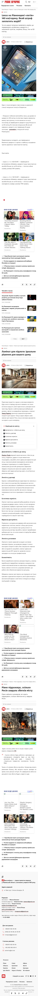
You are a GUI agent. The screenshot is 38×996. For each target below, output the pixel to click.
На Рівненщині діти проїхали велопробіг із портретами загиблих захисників (13, 329)
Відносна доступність (11, 439)
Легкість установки (11, 443)
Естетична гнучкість (11, 436)
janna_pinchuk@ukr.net (8, 909)
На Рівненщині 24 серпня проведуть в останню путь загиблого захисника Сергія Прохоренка (14, 319)
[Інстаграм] (33, 976)
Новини (5, 12)
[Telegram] (35, 976)
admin (7, 41)
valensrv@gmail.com (29, 901)
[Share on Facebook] (11, 993)
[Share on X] (15, 993)
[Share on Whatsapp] (19, 993)
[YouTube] (30, 976)
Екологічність (9, 446)
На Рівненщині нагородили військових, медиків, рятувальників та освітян (14, 308)
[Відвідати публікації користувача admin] (3, 42)
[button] (3, 2)
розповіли (12, 129)
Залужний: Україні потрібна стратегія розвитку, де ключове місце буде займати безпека (13, 297)
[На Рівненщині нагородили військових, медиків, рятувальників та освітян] (31, 308)
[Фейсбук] (26, 976)
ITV (15, 751)
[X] (28, 976)
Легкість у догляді (10, 433)
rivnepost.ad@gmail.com (21, 911)
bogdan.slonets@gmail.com (9, 905)
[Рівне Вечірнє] (15, 2)
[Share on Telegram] (23, 993)
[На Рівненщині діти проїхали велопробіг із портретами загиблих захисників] (31, 329)
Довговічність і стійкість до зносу (15, 430)
